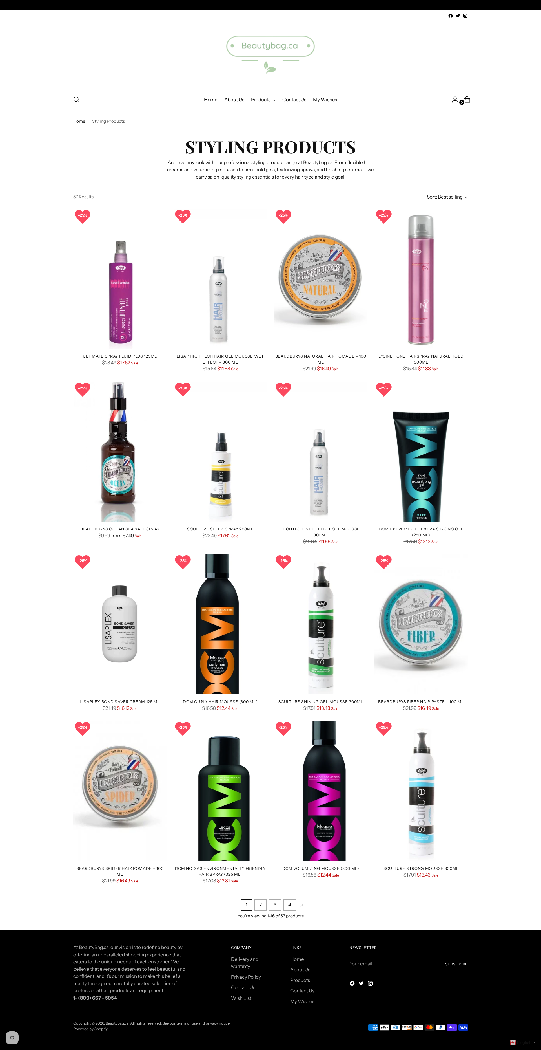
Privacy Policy (246, 977)
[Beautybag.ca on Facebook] (450, 15)
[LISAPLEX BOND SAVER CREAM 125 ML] (120, 624)
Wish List (241, 998)
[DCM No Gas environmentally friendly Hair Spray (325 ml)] (220, 791)
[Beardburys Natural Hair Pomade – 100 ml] (320, 279)
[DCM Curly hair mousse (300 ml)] (220, 624)
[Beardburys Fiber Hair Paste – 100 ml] (421, 624)
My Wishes (302, 1001)
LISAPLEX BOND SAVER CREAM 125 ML (120, 701)
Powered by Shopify (90, 1029)
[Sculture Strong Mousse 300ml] (421, 791)
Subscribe (456, 964)
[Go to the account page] (452, 99)
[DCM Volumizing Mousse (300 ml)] (320, 791)
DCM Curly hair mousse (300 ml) (220, 701)
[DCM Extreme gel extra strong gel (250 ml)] (421, 452)
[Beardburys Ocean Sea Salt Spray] (120, 452)
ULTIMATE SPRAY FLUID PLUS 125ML (120, 356)
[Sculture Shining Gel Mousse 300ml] (320, 624)
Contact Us (243, 987)
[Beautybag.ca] (270, 55)
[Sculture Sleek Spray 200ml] (220, 452)
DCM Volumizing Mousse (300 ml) (320, 868)
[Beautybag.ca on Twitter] (457, 15)
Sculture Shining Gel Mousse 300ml (320, 701)
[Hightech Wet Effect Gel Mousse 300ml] (320, 452)
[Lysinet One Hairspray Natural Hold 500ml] (421, 279)
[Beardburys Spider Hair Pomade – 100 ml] (120, 791)
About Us (300, 969)
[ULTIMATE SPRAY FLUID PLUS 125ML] (120, 279)
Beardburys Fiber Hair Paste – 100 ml (421, 701)
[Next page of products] (301, 905)
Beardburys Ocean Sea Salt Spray (120, 529)
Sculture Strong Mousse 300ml (421, 868)
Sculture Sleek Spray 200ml (220, 529)
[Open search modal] (76, 99)
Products (300, 980)
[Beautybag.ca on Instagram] (465, 15)
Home (79, 121)
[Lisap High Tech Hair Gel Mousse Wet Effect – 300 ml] (220, 279)
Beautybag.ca (117, 1023)
